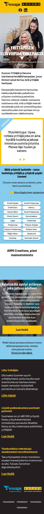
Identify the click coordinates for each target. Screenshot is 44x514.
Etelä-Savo (12, 207)
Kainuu (31, 207)
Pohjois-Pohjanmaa (12, 229)
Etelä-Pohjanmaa (31, 203)
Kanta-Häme (12, 212)
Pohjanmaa (12, 225)
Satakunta (31, 233)
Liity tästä (8, 395)
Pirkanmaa (31, 220)
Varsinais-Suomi (31, 238)
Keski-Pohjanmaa (31, 212)
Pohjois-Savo (31, 229)
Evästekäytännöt (22, 501)
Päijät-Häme (12, 233)
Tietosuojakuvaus (35, 501)
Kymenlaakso (31, 216)
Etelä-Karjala (12, 203)
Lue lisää (22, 330)
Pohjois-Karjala (31, 225)
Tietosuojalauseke (8, 501)
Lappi (12, 220)
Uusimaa (12, 238)
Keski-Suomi (12, 216)
